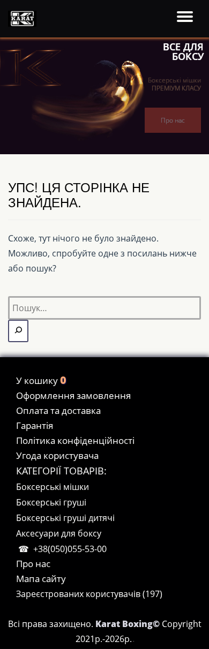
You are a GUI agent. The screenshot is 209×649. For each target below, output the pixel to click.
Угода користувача (57, 455)
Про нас (173, 120)
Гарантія (34, 425)
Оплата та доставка (58, 410)
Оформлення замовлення (73, 395)
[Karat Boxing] (24, 18)
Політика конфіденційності (75, 440)
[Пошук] (18, 331)
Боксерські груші (51, 502)
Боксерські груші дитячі (65, 518)
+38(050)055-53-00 (70, 549)
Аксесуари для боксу (58, 533)
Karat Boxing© (128, 624)
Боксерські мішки (52, 487)
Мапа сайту (41, 578)
